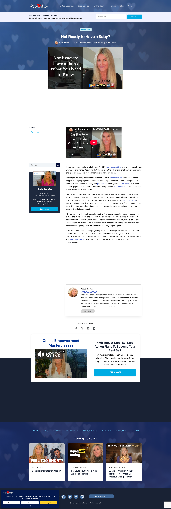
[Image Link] (56, 43)
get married (102, 184)
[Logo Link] (39, 6)
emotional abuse (77, 239)
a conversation (116, 178)
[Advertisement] (85, 109)
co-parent (126, 184)
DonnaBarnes (65, 43)
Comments (98, 43)
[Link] (76, 328)
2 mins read (111, 43)
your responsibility (113, 167)
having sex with (129, 200)
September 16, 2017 (82, 43)
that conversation (121, 187)
